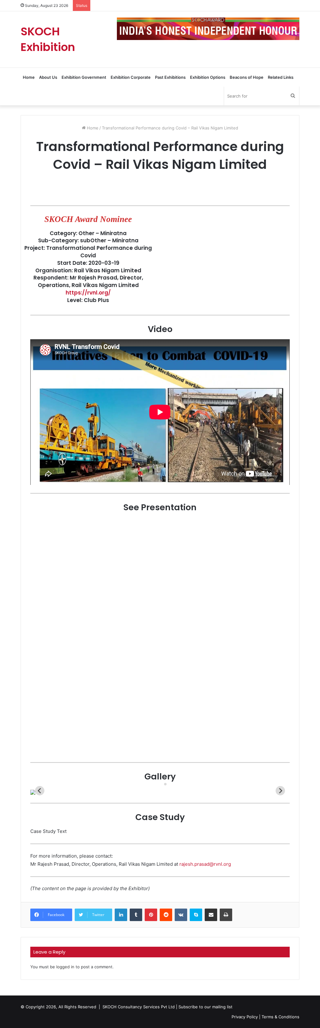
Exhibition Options (207, 77)
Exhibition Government (84, 77)
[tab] (160, 784)
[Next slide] (280, 790)
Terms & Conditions (280, 1016)
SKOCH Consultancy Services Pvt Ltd (138, 1006)
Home (29, 77)
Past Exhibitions (170, 77)
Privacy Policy (245, 1016)
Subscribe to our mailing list (205, 1006)
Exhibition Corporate (131, 77)
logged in (65, 966)
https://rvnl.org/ (88, 292)
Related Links (280, 77)
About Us (48, 77)
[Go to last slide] (39, 790)
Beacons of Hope (246, 77)
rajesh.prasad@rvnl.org (205, 864)
